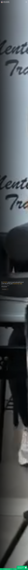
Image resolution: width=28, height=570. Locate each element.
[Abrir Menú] (26, 2)
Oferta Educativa (4, 289)
